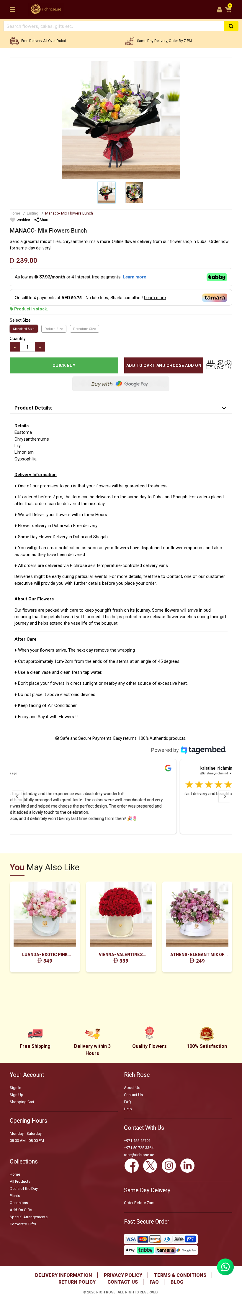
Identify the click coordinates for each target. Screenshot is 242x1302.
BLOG (177, 1282)
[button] (121, 796)
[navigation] (17, 797)
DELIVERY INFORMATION (63, 1275)
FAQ (127, 1102)
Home (15, 213)
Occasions (19, 1203)
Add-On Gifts (21, 1210)
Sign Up (16, 1094)
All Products (20, 1181)
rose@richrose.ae (139, 1155)
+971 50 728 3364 (138, 1147)
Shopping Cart (22, 1102)
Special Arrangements (29, 1217)
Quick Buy (64, 365)
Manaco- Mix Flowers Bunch (69, 213)
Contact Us (133, 1094)
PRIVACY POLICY (123, 1275)
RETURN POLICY (77, 1282)
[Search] (231, 26)
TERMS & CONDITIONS (180, 1275)
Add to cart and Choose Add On (164, 365)
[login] (219, 9)
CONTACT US (122, 1282)
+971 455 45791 (137, 1140)
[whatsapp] (225, 1274)
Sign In (15, 1087)
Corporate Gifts (23, 1224)
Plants (15, 1195)
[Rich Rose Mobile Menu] (13, 9)
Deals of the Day (24, 1188)
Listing (32, 213)
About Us (132, 1087)
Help (128, 1109)
